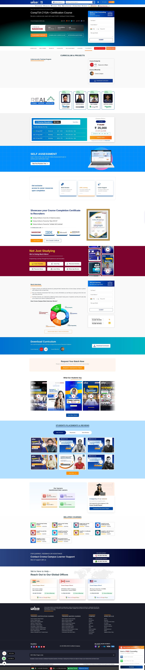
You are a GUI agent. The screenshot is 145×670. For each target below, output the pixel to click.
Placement (106, 620)
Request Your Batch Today (72, 368)
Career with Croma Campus (109, 621)
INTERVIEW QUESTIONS (75, 35)
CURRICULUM (33, 48)
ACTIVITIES (80, 48)
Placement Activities (74, 263)
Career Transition (38, 263)
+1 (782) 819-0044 (65, 593)
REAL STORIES (42, 48)
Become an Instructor (108, 626)
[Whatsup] (4, 658)
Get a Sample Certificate (52, 240)
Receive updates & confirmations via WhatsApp (130, 663)
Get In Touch (37, 240)
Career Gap (56, 263)
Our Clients (106, 623)
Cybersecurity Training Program (46, 9)
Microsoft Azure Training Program (37, 621)
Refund (105, 630)
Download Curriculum (102, 80)
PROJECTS (51, 48)
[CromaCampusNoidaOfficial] (32, 646)
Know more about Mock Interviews (58, 331)
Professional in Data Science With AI (68, 632)
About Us (90, 618)
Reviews (90, 621)
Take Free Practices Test (39, 163)
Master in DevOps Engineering (67, 620)
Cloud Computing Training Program (37, 618)
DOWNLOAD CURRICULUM (57, 35)
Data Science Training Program (36, 624)
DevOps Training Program (35, 620)
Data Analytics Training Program (36, 626)
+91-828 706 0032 (97, 323)
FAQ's (90, 627)
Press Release (91, 632)
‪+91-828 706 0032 (97, 320)
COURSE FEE (60, 48)
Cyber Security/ (37, 9)
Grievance (91, 633)
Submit (101, 39)
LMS (112, 2)
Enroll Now (101, 137)
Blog (89, 624)
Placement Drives (38, 269)
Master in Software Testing (67, 621)
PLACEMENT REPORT (39, 35)
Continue (131, 667)
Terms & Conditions (92, 629)
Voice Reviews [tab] (85, 432)
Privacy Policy (91, 630)
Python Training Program (35, 630)
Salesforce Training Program (36, 623)
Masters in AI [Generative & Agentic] (68, 623)
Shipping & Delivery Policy (109, 632)
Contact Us (91, 623)
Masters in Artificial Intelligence (67, 624)
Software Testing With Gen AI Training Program (39, 632)
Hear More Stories (72, 415)
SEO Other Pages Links (36, 655)
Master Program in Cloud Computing (68, 618)
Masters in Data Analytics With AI (68, 626)
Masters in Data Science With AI (68, 627)
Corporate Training (107, 624)
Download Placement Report (101, 508)
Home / (32, 9)
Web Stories (91, 626)
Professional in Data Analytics (67, 630)
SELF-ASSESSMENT (70, 48)
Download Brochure (107, 629)
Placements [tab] (72, 432)
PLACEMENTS (88, 48)
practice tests (100, 48)
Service (105, 618)
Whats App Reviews (74, 269)
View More (71, 473)
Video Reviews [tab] (59, 432)
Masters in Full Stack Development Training (70, 629)
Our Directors (91, 620)
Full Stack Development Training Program (38, 627)
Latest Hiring (56, 269)
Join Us (105, 627)
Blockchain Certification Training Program (38, 629)
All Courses (104, 2)
